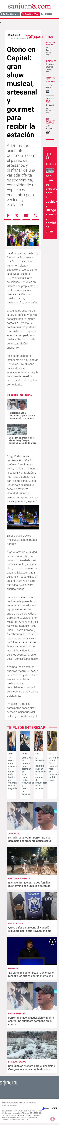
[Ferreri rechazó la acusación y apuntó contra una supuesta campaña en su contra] (17, 404)
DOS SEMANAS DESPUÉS (50, 121)
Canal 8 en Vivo (31, 14)
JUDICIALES (51, 61)
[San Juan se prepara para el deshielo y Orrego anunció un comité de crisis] (17, 429)
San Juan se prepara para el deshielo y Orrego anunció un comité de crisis (22, 440)
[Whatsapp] (35, 215)
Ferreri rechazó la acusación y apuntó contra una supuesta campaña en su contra (22, 417)
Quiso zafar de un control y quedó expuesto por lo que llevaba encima (29, 929)
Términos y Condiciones (10, 1103)
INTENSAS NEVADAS (50, 43)
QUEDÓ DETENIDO (16, 923)
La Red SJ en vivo (11, 14)
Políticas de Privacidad (28, 1103)
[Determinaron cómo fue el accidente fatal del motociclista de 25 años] (52, 750)
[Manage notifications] (52, 1119)
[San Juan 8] (9, 1085)
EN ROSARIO (13, 968)
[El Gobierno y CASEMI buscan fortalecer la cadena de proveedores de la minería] (38, 750)
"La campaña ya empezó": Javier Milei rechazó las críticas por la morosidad (31, 974)
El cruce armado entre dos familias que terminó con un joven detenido (29, 884)
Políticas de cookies (10, 1105)
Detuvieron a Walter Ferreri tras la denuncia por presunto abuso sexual (30, 839)
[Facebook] (7, 215)
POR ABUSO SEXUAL (17, 1013)
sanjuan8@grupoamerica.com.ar (14, 1117)
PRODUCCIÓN (41, 753)
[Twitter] (17, 215)
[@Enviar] (26, 215)
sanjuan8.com (7, 1111)
